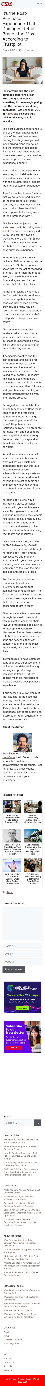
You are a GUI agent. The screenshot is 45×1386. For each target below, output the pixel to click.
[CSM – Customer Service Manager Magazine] (6, 4)
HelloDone (12, 113)
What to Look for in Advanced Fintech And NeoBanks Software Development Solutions (22, 1266)
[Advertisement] (22, 1084)
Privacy (7, 1358)
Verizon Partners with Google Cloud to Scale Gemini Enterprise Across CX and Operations (22, 1213)
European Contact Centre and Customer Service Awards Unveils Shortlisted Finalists (20, 1222)
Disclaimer (9, 1370)
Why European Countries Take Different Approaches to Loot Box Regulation (20, 1243)
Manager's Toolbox (13, 1339)
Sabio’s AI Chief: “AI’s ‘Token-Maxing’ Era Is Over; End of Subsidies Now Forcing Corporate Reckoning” (21, 1172)
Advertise (8, 1366)
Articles (7, 1332)
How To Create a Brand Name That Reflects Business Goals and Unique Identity (21, 1156)
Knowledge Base (11, 1343)
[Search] (37, 1122)
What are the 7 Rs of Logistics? (18, 1310)
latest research (11, 231)
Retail (9, 892)
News (6, 1336)
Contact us (9, 1362)
